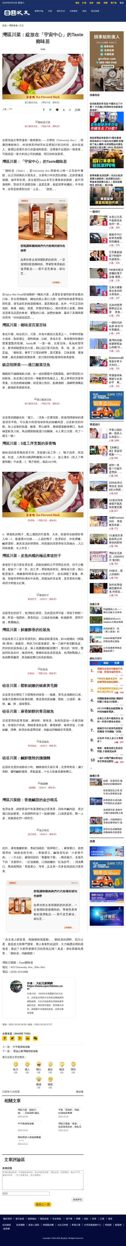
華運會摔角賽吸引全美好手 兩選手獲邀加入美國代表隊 (115, 379)
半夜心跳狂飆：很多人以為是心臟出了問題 (115, 433)
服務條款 (32, 1218)
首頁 (4, 25)
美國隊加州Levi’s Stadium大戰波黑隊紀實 (113, 622)
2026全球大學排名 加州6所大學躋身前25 (116, 486)
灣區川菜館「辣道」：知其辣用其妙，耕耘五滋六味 (69, 1126)
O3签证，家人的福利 (116, 572)
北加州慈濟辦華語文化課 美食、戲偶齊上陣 (116, 309)
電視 (77, 3)
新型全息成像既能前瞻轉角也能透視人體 (112, 832)
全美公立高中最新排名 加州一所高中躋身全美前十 (115, 220)
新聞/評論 (39, 11)
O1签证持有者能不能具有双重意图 (116, 504)
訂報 (84, 3)
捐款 (98, 3)
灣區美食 (13, 25)
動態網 (118, 1225)
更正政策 (20, 1218)
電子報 (114, 3)
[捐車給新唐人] (107, 90)
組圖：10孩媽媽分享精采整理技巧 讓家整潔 (112, 822)
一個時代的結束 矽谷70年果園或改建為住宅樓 (116, 326)
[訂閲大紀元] (107, 855)
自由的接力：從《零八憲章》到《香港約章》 (111, 631)
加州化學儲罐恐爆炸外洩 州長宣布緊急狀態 (116, 588)
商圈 (106, 3)
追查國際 (20, 1225)
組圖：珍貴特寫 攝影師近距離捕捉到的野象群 (112, 783)
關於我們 (7, 1218)
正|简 (77, 110)
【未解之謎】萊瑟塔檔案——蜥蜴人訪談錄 (115, 451)
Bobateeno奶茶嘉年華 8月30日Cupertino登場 (116, 361)
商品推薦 (95, 11)
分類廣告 (74, 11)
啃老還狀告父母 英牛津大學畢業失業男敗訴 (112, 793)
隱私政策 (44, 1218)
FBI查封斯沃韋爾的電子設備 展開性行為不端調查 (116, 273)
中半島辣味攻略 (21, 1047)
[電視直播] (107, 925)
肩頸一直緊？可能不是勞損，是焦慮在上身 (115, 469)
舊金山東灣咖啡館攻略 (25, 1051)
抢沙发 (79, 1091)
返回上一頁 (43, 1204)
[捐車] (107, 418)
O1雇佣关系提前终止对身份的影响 (116, 539)
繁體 (122, 3)
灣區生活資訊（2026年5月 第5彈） (116, 557)
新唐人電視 (33, 1225)
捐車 (91, 3)
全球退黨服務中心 (92, 1225)
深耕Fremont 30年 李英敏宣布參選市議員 (116, 521)
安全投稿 (56, 1218)
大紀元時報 (62, 1225)
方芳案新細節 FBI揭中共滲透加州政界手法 (115, 256)
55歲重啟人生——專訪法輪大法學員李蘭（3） (112, 612)
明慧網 (108, 1225)
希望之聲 (76, 1225)
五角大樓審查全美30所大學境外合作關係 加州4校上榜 (116, 291)
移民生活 (61, 11)
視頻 (84, 11)
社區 (50, 11)
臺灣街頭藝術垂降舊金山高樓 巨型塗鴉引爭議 (116, 344)
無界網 (6, 1228)
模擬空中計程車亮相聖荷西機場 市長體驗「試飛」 (116, 238)
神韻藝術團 (48, 1225)
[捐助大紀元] (107, 901)
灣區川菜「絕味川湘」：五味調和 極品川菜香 (28, 1112)
